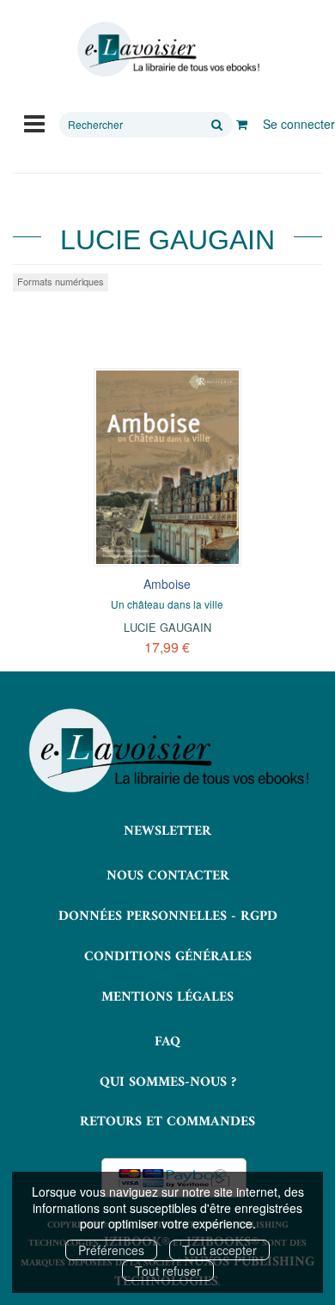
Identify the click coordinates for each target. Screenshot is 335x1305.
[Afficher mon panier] (241, 123)
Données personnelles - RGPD (167, 916)
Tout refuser (168, 1270)
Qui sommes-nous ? (168, 1082)
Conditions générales (168, 957)
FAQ (167, 1042)
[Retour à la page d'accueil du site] (167, 49)
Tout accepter (219, 1250)
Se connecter (299, 123)
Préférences (111, 1250)
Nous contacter (168, 876)
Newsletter (167, 831)
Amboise (167, 583)
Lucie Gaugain (167, 627)
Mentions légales (167, 997)
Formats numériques (60, 281)
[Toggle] (34, 122)
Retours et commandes (167, 1122)
